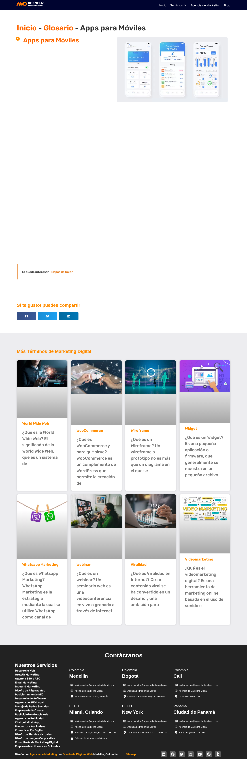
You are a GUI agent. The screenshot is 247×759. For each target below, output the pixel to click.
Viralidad (138, 564)
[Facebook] (173, 754)
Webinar (83, 564)
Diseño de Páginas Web (78, 754)
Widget (191, 428)
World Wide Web (35, 423)
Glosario (58, 28)
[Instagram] (191, 754)
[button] (178, 5)
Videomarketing (199, 559)
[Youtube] (200, 754)
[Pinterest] (209, 754)
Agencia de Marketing (43, 754)
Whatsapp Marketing (40, 564)
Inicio (27, 28)
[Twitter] (182, 754)
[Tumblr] (218, 754)
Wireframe (140, 430)
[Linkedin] (164, 754)
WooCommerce (89, 430)
